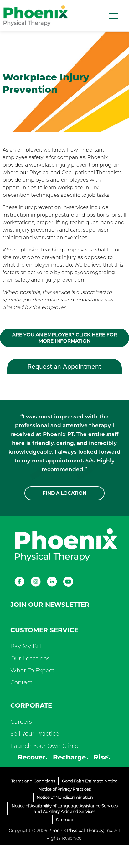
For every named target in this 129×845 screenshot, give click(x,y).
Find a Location (64, 493)
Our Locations (30, 658)
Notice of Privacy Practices (65, 789)
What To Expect (32, 670)
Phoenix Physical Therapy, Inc (80, 830)
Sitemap (64, 819)
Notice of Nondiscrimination (65, 797)
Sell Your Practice (34, 733)
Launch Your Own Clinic (44, 746)
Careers (21, 721)
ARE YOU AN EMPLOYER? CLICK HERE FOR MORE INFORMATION (64, 338)
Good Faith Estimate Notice (89, 780)
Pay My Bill (26, 646)
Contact (21, 682)
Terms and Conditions (33, 780)
